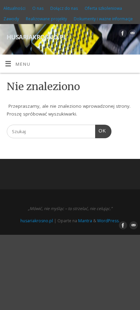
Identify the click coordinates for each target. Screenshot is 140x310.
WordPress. (108, 221)
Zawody (11, 19)
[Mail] (132, 34)
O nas (37, 8)
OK (100, 130)
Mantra (85, 221)
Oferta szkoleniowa (103, 8)
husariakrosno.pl (36, 36)
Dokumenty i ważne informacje (103, 19)
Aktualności (14, 8)
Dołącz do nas (64, 8)
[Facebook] (122, 34)
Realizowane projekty (46, 19)
